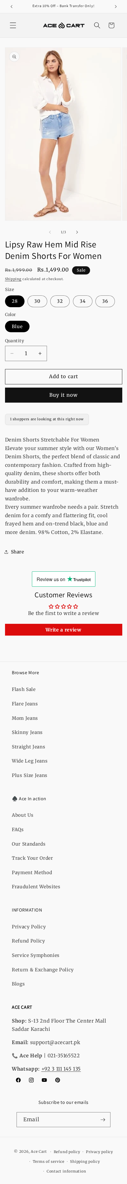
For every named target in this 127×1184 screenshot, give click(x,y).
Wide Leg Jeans (30, 761)
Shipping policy (85, 1161)
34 (83, 301)
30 (37, 301)
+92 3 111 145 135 (61, 1069)
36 (105, 301)
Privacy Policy (29, 927)
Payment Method (32, 872)
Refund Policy (28, 941)
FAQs (18, 829)
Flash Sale (24, 689)
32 (60, 301)
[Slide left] (49, 232)
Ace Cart (39, 1152)
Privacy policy (99, 1152)
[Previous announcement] (11, 6)
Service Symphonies (36, 955)
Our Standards (29, 844)
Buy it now (63, 395)
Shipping (13, 279)
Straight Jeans (28, 747)
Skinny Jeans (27, 732)
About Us (22, 815)
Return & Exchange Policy (43, 970)
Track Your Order (32, 858)
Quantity (14, 340)
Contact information (66, 1171)
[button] (13, 25)
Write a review (63, 630)
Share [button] (17, 552)
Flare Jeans (25, 704)
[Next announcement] (115, 6)
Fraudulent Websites (36, 886)
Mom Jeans (25, 718)
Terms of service (48, 1161)
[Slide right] (77, 232)
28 (15, 301)
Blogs (18, 984)
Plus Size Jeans (30, 775)
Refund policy (67, 1152)
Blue (17, 326)
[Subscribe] (103, 1119)
